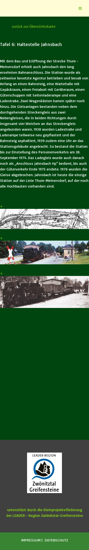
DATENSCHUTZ (56, 540)
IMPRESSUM (31, 540)
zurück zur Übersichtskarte (34, 26)
